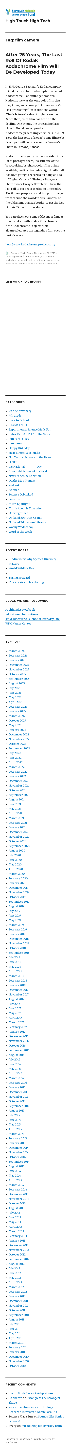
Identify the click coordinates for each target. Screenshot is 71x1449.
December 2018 (19, 938)
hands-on (15, 443)
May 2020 (15, 864)
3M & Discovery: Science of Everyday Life (32, 619)
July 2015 (14, 1115)
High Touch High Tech (27, 21)
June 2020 (15, 859)
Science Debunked (21, 494)
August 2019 (16, 906)
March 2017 (16, 1022)
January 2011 (17, 1352)
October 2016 (17, 1045)
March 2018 (16, 976)
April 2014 (15, 1180)
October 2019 (17, 897)
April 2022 (16, 762)
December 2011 (18, 1301)
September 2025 (19, 678)
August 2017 (16, 999)
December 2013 (19, 1194)
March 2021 (16, 818)
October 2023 (17, 720)
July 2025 (14, 688)
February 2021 (18, 822)
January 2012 (17, 1296)
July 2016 (14, 1059)
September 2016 (19, 1050)
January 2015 (17, 1143)
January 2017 (17, 1031)
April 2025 (15, 702)
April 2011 (15, 1338)
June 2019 (15, 915)
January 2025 (17, 711)
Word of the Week (20, 531)
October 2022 (17, 743)
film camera (47, 256)
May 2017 (15, 1013)
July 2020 (15, 855)
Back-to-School (19, 420)
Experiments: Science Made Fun (30, 429)
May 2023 (15, 725)
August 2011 (16, 1319)
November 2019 (19, 892)
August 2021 (16, 799)
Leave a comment (48, 263)
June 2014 (15, 1171)
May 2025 (15, 697)
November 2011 (18, 1305)
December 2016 (19, 1036)
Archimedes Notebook (20, 609)
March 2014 (16, 1184)
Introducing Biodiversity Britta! (42, 1425)
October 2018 (17, 948)
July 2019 (14, 911)
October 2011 (17, 1310)
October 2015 (17, 1101)
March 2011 (16, 1342)
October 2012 (17, 1254)
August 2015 (16, 1110)
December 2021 (19, 781)
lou (11, 1393)
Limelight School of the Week (28, 471)
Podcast (14, 485)
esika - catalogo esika (23, 1407)
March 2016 (16, 1078)
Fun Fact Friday (19, 438)
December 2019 (19, 887)
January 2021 (17, 827)
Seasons (14, 499)
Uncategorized (13, 256)
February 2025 (18, 706)
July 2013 (14, 1212)
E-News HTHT (18, 425)
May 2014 (15, 1175)
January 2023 (17, 729)
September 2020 (19, 846)
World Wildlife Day (21, 568)
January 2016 (17, 1087)
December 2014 (19, 1147)
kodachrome (12, 260)
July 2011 (14, 1324)
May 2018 (15, 966)
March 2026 (17, 651)
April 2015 (15, 1129)
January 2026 (17, 660)
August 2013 (16, 1208)
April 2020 (16, 869)
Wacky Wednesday (21, 527)
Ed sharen (15, 1398)
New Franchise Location (25, 476)
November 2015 (19, 1096)
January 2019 (17, 934)
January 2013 (17, 1240)
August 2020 (17, 850)
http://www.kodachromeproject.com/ (30, 244)
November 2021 (19, 785)
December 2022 (19, 734)
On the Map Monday (22, 480)
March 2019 (16, 924)
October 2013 (17, 1203)
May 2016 (15, 1068)
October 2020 (17, 841)
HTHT (13, 462)
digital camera (32, 256)
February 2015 (18, 1138)
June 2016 (15, 1064)
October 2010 (17, 1366)
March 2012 (16, 1287)
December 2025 (19, 664)
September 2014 (19, 1161)
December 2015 (18, 1092)
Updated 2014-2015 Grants (25, 517)
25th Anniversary (20, 411)
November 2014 (19, 1152)
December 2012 (19, 1245)
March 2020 (17, 873)
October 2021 (17, 790)
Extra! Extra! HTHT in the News (29, 434)
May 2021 (15, 808)
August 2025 (17, 683)
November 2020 (19, 836)
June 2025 (15, 692)
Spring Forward (19, 577)
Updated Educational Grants (27, 522)
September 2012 (19, 1259)
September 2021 (19, 794)
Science (14, 490)
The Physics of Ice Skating (26, 582)
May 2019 (15, 920)
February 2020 (18, 878)
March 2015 (16, 1133)
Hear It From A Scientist (24, 452)
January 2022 (17, 776)
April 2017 (15, 1017)
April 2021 (15, 813)
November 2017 (19, 994)
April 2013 (15, 1226)
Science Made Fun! (21, 253)
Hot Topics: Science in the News (30, 457)
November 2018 (19, 943)
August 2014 (16, 1166)
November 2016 (19, 1041)
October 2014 (17, 1157)
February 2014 (18, 1189)
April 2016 (15, 1073)
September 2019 (19, 901)
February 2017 (18, 1027)
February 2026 (18, 655)
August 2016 (16, 1054)
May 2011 (14, 1333)
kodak (24, 260)
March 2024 (17, 716)
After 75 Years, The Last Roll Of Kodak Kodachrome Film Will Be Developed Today (33, 63)
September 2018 (19, 952)
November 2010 (19, 1361)
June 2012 (15, 1273)
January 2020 (17, 883)
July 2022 (15, 753)
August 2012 (16, 1263)
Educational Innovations (21, 614)
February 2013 (18, 1236)
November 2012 (19, 1249)
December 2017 (18, 989)
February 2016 (18, 1082)
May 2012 (15, 1277)
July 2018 (14, 957)
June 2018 (15, 962)
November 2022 (19, 739)
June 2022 (15, 757)
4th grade (15, 415)
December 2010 (19, 1356)
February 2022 (18, 771)
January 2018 (17, 985)
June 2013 (15, 1217)
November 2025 (19, 669)
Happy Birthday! (19, 448)
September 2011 (19, 1315)
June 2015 (15, 1119)
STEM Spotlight (19, 503)
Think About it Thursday (25, 508)
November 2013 (19, 1198)
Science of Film (26, 263)
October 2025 (17, 674)
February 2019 (18, 929)
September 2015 (19, 1106)
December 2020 (19, 832)
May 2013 (15, 1222)
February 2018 (18, 980)
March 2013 (16, 1231)
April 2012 (15, 1282)
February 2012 (18, 1291)
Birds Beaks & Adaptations (35, 1393)
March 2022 (16, 767)
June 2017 (15, 1008)
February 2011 (17, 1347)
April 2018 (15, 971)
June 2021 (15, 804)
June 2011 (14, 1328)
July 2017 (14, 1003)
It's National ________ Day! (25, 466)
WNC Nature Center (18, 623)
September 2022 (19, 748)
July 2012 (14, 1268)
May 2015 (15, 1124)
